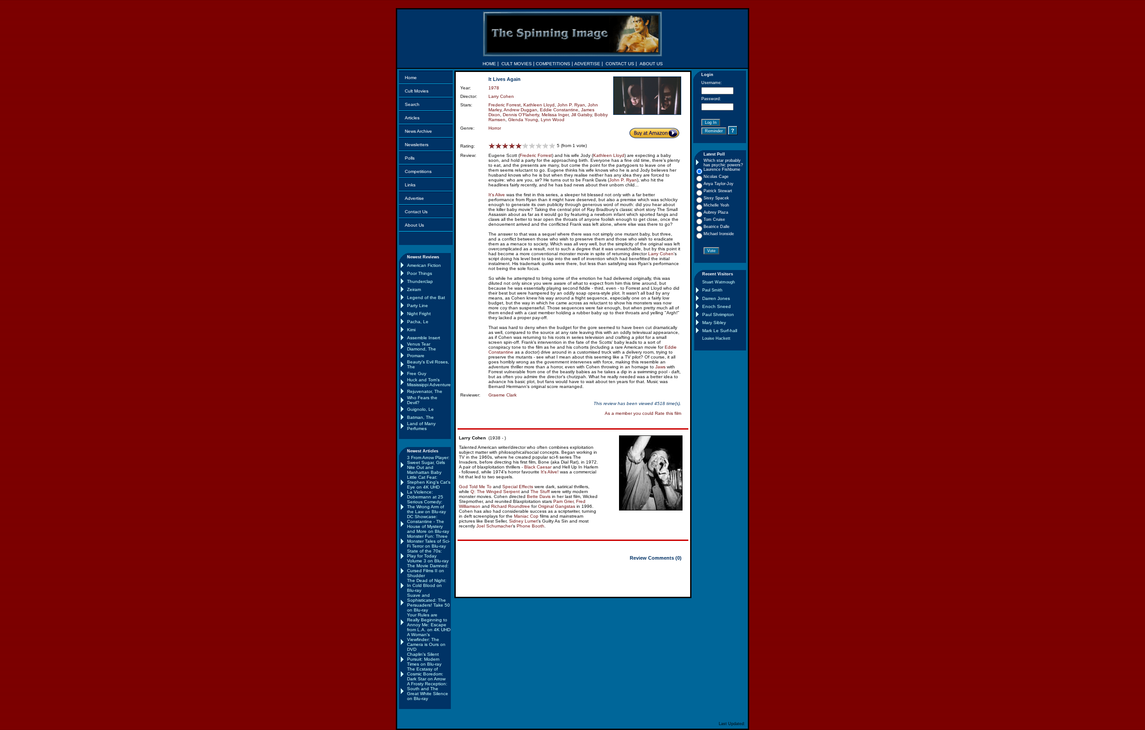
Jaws (660, 366)
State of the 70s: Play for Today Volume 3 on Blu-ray (428, 556)
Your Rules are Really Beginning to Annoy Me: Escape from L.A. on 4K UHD (428, 622)
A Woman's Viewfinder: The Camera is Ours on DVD (426, 642)
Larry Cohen (501, 96)
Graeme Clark (502, 394)
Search (412, 104)
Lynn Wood (552, 119)
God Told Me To (475, 486)
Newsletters (416, 144)
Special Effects (517, 486)
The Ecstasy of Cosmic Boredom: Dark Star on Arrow (426, 674)
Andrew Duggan (520, 109)
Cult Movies (416, 91)
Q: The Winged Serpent (495, 491)
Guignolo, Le (420, 409)
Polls (410, 158)
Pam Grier (563, 501)
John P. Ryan (571, 104)
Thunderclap (420, 281)
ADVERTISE (587, 63)
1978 (493, 87)
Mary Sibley (714, 322)
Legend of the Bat (426, 297)
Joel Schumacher (494, 525)
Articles (412, 117)
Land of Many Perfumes (421, 426)
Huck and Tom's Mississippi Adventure (429, 382)
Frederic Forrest (504, 104)
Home (411, 77)
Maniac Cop (526, 516)
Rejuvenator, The (424, 391)
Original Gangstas (556, 506)
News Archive (418, 131)
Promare (415, 355)
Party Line (417, 305)
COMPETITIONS (553, 63)
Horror (494, 128)
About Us (414, 225)
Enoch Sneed (716, 306)
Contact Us (416, 211)
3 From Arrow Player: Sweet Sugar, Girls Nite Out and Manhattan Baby (428, 465)
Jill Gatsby (581, 114)
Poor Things (419, 273)
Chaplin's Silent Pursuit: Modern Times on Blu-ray (424, 659)
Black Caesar (537, 466)
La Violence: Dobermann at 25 (425, 494)
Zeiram (414, 289)
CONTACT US (620, 63)
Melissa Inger (555, 114)
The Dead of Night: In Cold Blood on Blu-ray (426, 585)
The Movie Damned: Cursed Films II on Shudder (428, 570)
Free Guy (416, 373)
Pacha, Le (417, 321)
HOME (489, 63)
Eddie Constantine (559, 109)
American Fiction (424, 265)
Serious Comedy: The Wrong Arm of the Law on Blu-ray (426, 506)
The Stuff (540, 491)
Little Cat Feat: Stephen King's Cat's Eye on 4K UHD (428, 482)
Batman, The (420, 417)
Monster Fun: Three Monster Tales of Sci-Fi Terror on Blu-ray (428, 541)
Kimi (411, 329)
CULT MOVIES (516, 63)
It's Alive (496, 194)
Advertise (414, 198)
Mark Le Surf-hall (719, 330)
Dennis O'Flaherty (521, 114)
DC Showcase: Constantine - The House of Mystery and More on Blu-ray (428, 524)
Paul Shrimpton (718, 314)
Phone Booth (530, 525)
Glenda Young (523, 119)
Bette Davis (539, 496)
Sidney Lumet (523, 521)
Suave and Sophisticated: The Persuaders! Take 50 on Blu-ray (428, 602)
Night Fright (419, 313)
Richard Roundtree (510, 506)
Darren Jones (716, 298)
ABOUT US (651, 63)
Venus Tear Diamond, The (421, 346)
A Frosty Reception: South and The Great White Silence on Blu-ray (427, 691)
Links (410, 184)
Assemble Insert (423, 337)
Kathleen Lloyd (539, 104)
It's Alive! (550, 471)
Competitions (418, 171)
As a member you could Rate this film (643, 413)
